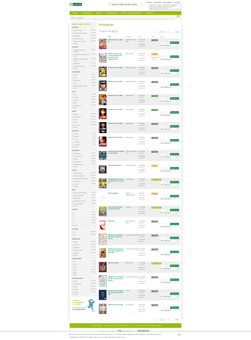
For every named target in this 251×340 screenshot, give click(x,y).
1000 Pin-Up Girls (113, 263)
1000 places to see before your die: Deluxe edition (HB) (116, 292)
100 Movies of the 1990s (115, 109)
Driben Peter (129, 263)
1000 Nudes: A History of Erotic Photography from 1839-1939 (116, 250)
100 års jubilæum (113, 193)
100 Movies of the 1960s (115, 67)
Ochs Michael (129, 305)
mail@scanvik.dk (156, 325)
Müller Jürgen (129, 95)
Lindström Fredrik (131, 165)
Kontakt (149, 2)
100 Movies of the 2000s (115, 123)
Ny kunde (168, 2)
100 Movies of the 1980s (115, 95)
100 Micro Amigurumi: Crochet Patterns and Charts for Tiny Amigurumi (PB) (115, 56)
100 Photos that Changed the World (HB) (116, 152)
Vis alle (75, 43)
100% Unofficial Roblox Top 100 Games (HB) (115, 208)
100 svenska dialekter (115, 165)
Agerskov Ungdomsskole (130, 194)
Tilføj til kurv (174, 43)
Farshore (128, 207)
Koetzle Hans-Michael (132, 249)
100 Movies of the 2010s (115, 137)
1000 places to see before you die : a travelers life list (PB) (116, 278)
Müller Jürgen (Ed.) (131, 67)
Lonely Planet (130, 179)
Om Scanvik (158, 2)
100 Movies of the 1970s (115, 81)
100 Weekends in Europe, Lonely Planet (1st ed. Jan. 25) (116, 181)
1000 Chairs (111, 221)
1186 (177, 32)
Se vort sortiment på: (79, 305)
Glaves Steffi (129, 54)
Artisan (128, 291)
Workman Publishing (132, 235)
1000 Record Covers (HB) (115, 305)
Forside (73, 18)
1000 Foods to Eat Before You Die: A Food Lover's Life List (115, 236)
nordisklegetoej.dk (78, 309)
